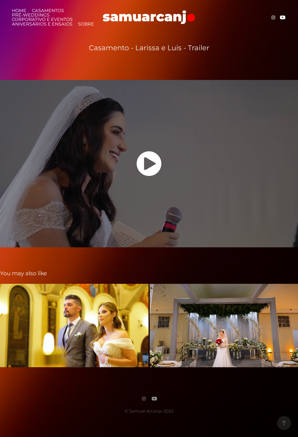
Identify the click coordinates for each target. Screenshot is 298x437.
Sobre (86, 24)
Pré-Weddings (31, 15)
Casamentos (48, 10)
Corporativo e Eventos (42, 19)
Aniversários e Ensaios (42, 24)
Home (19, 10)
